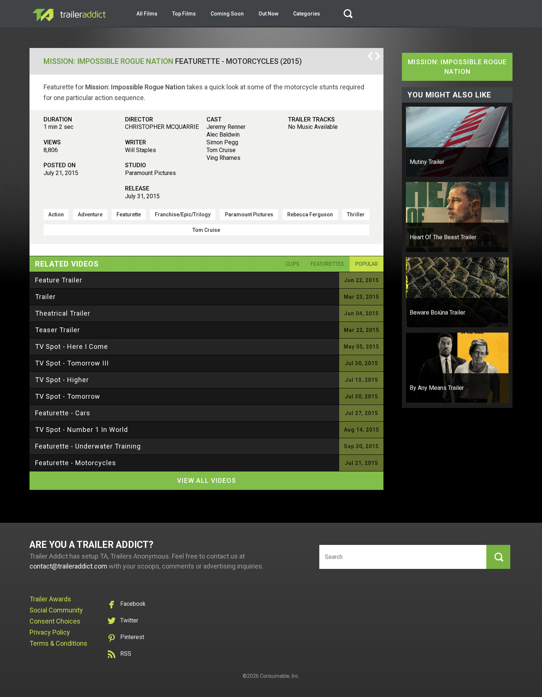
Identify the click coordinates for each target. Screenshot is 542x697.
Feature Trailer (58, 280)
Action (56, 214)
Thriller (356, 214)
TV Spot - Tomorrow (67, 396)
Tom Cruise (206, 230)
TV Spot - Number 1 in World (81, 429)
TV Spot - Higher (62, 380)
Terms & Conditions (58, 643)
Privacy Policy (49, 632)
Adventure (90, 214)
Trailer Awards (50, 599)
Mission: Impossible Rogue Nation (108, 61)
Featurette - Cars (62, 413)
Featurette (129, 214)
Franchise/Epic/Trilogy (183, 214)
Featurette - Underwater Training (88, 446)
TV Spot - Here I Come (71, 346)
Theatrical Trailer (62, 313)
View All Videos (206, 480)
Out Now (268, 14)
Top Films (184, 14)
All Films (146, 14)
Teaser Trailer (57, 330)
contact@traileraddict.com (68, 566)
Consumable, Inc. (279, 676)
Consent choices (54, 621)
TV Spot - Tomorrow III (72, 363)
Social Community (56, 610)
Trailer (45, 297)
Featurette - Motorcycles (75, 463)
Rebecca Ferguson (310, 214)
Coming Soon (227, 14)
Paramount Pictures (249, 214)
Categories (306, 14)
